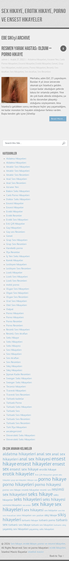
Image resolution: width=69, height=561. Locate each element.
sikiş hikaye (50, 515)
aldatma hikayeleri (19, 453)
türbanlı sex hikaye (19, 524)
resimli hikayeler (30, 489)
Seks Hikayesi (13, 345)
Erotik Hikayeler (43, 63)
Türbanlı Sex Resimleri (18, 419)
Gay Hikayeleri (13, 227)
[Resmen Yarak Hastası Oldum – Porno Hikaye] (14, 89)
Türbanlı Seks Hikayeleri (19, 406)
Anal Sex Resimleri (16, 183)
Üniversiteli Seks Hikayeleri (20, 435)
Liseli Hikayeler (14, 272)
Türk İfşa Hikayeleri (16, 427)
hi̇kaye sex (32, 480)
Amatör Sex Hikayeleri (18, 166)
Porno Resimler (14, 321)
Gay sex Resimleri (15, 231)
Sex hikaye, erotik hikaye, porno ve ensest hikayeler (38, 543)
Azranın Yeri (53, 59)
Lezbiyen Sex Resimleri (18, 268)
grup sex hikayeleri (19, 480)
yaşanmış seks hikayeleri (41, 529)
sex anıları (27, 505)
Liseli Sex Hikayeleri (17, 276)
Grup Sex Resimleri (16, 244)
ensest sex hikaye (24, 469)
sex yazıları (38, 515)
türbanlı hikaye (30, 520)
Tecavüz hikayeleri (16, 386)
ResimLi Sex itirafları (17, 333)
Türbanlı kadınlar (15, 398)
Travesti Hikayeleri (16, 390)
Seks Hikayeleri (14, 341)
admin (4, 59)
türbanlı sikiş (60, 525)
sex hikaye (43, 504)
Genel (55, 63)
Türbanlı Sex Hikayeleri (18, 415)
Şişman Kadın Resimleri (18, 374)
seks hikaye (40, 494)
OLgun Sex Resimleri (17, 297)
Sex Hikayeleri (17, 71)
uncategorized (13, 431)
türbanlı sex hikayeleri (42, 524)
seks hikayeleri (28, 499)
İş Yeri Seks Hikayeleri (18, 256)
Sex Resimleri (44, 71)
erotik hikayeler (18, 474)
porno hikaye (52, 479)
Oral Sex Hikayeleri (16, 301)
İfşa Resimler (13, 252)
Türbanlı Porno (14, 402)
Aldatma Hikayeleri (37, 59)
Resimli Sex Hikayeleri (18, 329)
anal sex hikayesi (35, 459)
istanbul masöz (36, 551)
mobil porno (22, 67)
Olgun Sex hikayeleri (17, 292)
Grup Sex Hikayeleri (16, 240)
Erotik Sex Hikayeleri (17, 219)
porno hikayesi (48, 484)
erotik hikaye (47, 469)
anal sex (44, 453)
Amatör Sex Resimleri (17, 174)
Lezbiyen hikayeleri (16, 264)
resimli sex (45, 489)
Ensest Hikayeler (27, 63)
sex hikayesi (34, 509)
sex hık (61, 510)
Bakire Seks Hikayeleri (18, 191)
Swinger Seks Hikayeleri (19, 378)
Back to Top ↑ (57, 555)
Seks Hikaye (12, 337)
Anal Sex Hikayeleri (16, 179)
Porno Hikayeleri (38, 67)
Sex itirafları (31, 71)
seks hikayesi (54, 499)
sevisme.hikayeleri (12, 505)
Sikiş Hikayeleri (14, 366)
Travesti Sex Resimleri (18, 394)
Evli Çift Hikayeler (15, 223)
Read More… (58, 118)
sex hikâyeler (50, 510)
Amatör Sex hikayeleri (18, 170)
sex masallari (9, 515)
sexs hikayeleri (24, 515)
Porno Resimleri (14, 325)
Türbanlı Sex (13, 411)
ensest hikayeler (34, 463)
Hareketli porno (14, 248)
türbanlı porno (47, 520)
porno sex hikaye (12, 489)
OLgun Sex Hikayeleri (17, 288)
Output (9, 309)
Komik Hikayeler (14, 260)
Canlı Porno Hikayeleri (18, 195)
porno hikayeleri (18, 484)
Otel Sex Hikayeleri (16, 305)
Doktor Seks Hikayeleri (18, 199)
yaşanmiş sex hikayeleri (15, 529)
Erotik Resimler (14, 215)
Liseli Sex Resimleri (16, 280)
